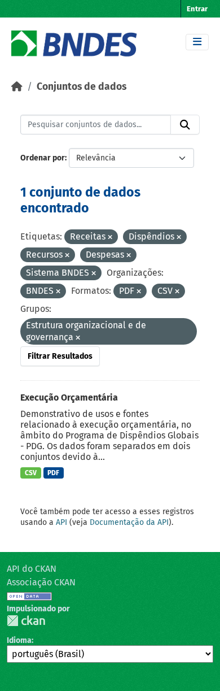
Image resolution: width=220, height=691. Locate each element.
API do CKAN (31, 568)
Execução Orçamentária (69, 397)
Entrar (197, 9)
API (61, 522)
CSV (31, 473)
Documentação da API (129, 522)
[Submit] (185, 125)
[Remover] (110, 237)
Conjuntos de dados (81, 87)
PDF (53, 473)
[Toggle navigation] (197, 42)
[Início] (17, 87)
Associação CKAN (41, 582)
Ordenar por (42, 158)
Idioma (19, 640)
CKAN (26, 621)
